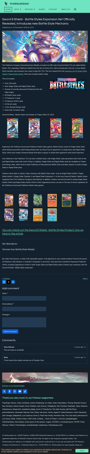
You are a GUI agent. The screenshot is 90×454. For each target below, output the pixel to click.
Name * (5, 293)
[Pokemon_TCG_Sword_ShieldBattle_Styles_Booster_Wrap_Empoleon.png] (12, 128)
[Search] (75, 9)
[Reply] (85, 347)
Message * (6, 315)
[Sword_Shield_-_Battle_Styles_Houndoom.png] (66, 200)
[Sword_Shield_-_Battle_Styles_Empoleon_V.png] (23, 215)
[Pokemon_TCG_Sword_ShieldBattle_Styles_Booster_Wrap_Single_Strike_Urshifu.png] (56, 128)
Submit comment (10, 331)
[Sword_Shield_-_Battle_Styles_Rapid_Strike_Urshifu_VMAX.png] (9, 215)
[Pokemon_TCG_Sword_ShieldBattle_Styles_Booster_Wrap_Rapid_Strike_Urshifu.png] (34, 128)
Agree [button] (82, 451)
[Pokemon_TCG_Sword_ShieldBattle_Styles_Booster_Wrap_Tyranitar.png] (77, 128)
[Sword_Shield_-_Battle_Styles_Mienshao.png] (38, 215)
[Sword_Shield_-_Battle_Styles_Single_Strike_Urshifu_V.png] (9, 200)
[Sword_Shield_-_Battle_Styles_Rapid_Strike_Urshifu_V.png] (81, 200)
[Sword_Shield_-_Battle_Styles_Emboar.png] (52, 200)
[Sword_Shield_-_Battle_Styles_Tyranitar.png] (38, 200)
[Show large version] (45, 46)
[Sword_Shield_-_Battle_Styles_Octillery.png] (52, 215)
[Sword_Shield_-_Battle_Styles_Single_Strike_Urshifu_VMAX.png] (23, 200)
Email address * (8, 304)
